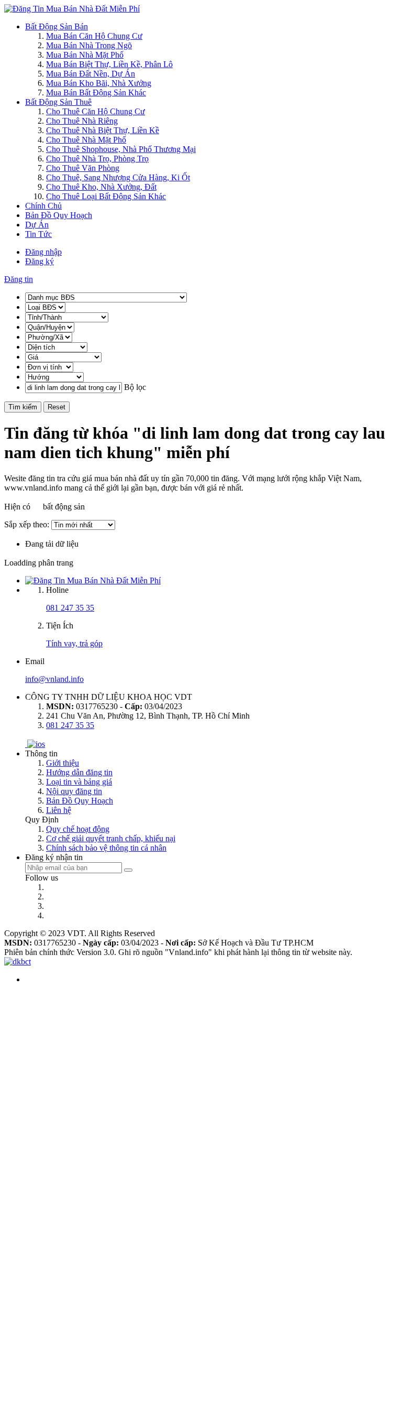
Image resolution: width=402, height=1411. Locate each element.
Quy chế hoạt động (77, 828)
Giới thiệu (62, 762)
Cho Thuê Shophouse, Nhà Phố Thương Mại (121, 149)
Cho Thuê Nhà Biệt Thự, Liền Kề (102, 130)
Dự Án (37, 224)
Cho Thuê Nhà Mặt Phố (86, 139)
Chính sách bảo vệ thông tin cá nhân (106, 847)
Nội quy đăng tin (74, 791)
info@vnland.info (54, 679)
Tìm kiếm (22, 407)
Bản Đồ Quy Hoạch (58, 215)
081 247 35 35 (70, 607)
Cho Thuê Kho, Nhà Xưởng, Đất (101, 186)
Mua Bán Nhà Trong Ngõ (89, 45)
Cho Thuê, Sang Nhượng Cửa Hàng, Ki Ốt (118, 177)
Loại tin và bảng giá (79, 781)
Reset (56, 407)
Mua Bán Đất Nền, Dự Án (90, 73)
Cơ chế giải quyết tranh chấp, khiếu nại (110, 838)
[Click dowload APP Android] (26, 744)
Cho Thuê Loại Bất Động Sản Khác (106, 196)
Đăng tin (18, 279)
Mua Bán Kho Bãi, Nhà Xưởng (98, 83)
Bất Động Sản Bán (56, 26)
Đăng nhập (43, 251)
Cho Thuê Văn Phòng (82, 168)
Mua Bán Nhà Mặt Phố (85, 54)
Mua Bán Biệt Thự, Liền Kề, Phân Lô (109, 64)
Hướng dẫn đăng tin (79, 772)
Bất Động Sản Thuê (58, 101)
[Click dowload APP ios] (36, 744)
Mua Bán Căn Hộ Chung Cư (94, 35)
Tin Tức (38, 234)
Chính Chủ (43, 205)
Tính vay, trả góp (74, 643)
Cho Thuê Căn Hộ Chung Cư (95, 111)
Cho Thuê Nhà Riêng (82, 120)
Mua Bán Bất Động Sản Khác (96, 92)
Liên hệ (58, 810)
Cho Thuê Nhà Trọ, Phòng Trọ (97, 158)
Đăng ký (39, 261)
